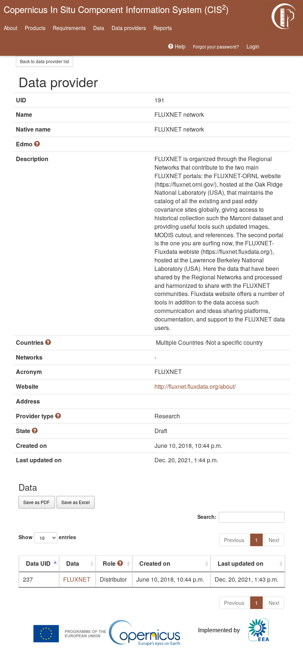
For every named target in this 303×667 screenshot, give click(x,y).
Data (98, 27)
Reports (162, 27)
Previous (234, 540)
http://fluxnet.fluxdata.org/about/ (195, 386)
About (10, 27)
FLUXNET (77, 579)
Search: (207, 516)
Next (274, 540)
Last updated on (240, 563)
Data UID (38, 563)
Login (252, 46)
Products (35, 27)
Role (110, 563)
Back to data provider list (44, 61)
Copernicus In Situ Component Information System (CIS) (116, 9)
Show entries (47, 537)
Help (179, 46)
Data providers (129, 27)
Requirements (69, 27)
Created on (154, 563)
